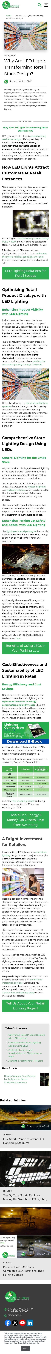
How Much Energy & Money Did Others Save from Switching (25, 820)
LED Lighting (9, 90)
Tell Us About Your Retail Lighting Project (25, 1005)
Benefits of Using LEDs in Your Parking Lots (25, 648)
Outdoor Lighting (19, 93)
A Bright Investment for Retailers (25, 1061)
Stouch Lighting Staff (20, 81)
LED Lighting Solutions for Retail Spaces (25, 273)
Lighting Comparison (37, 93)
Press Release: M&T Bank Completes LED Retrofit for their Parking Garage (23, 1270)
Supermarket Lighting (25, 106)
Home (9, 16)
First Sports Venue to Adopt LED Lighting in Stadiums (23, 1140)
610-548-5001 (15, 1315)
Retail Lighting (22, 90)
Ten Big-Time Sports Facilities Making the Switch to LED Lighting (25, 1197)
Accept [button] (25, 1349)
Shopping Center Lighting (15, 102)
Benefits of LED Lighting (32, 99)
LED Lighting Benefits (27, 96)
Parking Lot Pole (34, 102)
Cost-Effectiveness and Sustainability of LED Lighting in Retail (25, 1053)
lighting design (10, 96)
